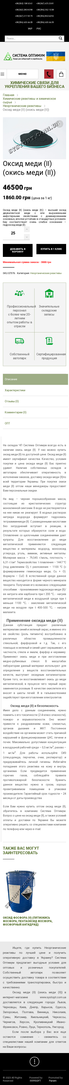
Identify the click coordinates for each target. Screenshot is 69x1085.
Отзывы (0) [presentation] (12, 401)
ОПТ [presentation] (7, 423)
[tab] (35, 379)
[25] (27, 229)
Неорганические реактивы (22, 106)
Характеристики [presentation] (15, 390)
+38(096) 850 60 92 (45, 16)
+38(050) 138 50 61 (24, 3)
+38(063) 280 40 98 (24, 10)
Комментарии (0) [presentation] (15, 412)
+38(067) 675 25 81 (45, 3)
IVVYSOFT (35, 1080)
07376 (11, 273)
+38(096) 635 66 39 (45, 22)
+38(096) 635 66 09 (24, 22)
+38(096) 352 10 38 (45, 10)
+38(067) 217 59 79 (24, 16)
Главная (8, 95)
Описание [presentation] (11, 379)
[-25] (27, 237)
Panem (53, 1080)
